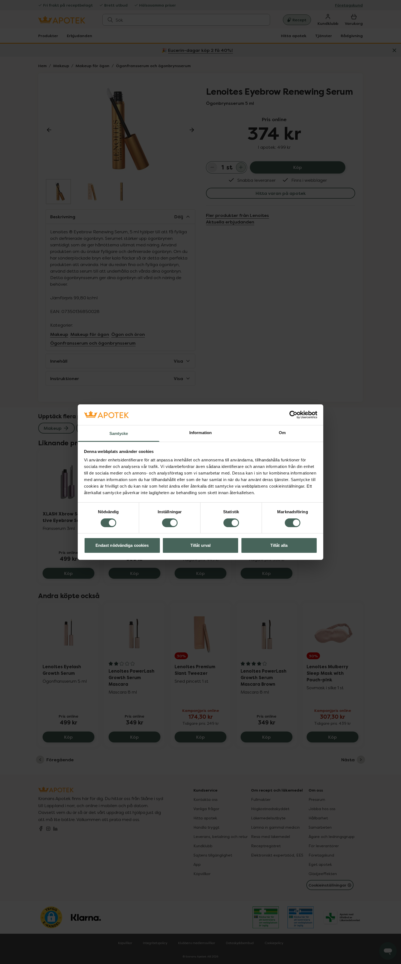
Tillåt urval (200, 545)
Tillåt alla (279, 545)
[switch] (170, 522)
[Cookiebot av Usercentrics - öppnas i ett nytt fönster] (293, 415)
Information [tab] (200, 432)
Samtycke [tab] (118, 433)
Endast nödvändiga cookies (122, 545)
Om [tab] (282, 432)
